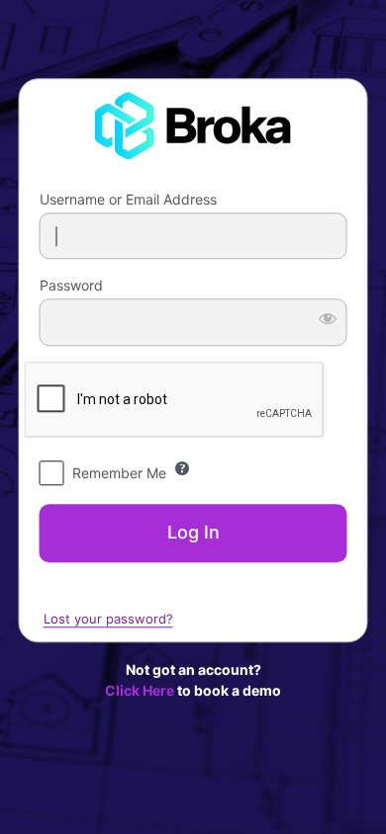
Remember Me (119, 472)
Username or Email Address (128, 199)
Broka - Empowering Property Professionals (193, 130)
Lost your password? (108, 618)
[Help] (182, 468)
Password (71, 286)
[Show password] (327, 319)
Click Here (139, 690)
